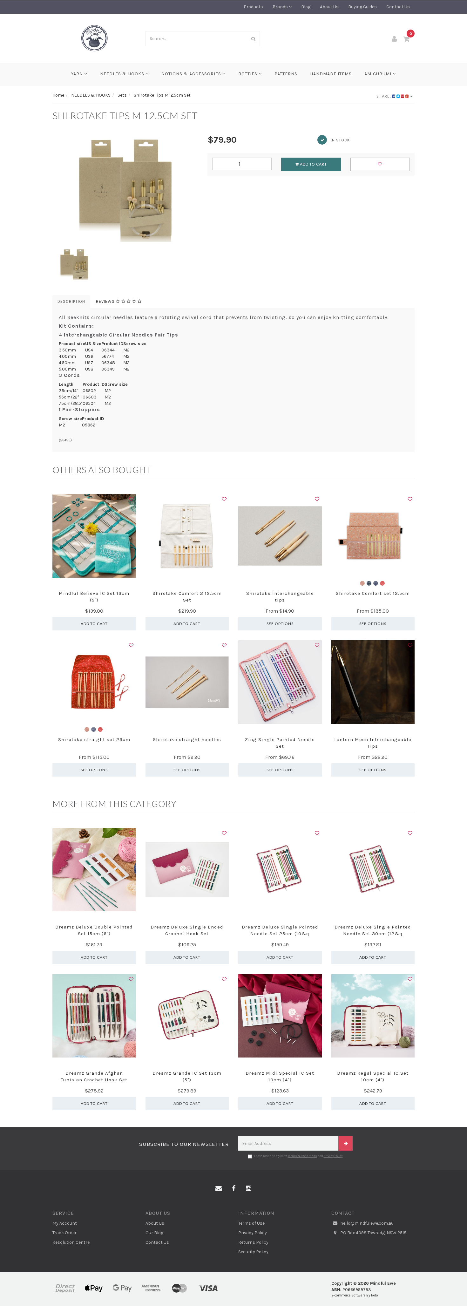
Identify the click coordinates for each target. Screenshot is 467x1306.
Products (253, 7)
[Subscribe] (345, 1143)
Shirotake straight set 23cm (94, 739)
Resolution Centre (71, 1242)
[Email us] (218, 1188)
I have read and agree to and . (298, 1156)
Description (71, 301)
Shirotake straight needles (187, 739)
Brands (281, 7)
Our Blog (154, 1232)
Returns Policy (253, 1242)
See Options (280, 623)
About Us (329, 7)
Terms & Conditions (302, 1156)
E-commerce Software (348, 1295)
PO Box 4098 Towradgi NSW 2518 (373, 1232)
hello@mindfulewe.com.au (366, 1223)
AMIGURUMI (378, 74)
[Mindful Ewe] (94, 38)
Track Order (64, 1232)
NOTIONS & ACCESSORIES (191, 74)
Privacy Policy (333, 1156)
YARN (77, 74)
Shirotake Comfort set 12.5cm (373, 593)
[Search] (253, 38)
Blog (305, 7)
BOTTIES (248, 74)
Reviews (106, 301)
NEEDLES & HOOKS (123, 74)
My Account (64, 1223)
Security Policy (253, 1252)
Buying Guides (362, 7)
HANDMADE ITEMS (331, 74)
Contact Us (398, 7)
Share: (384, 96)
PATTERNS (285, 74)
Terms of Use (251, 1223)
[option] (125, 187)
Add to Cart (313, 164)
